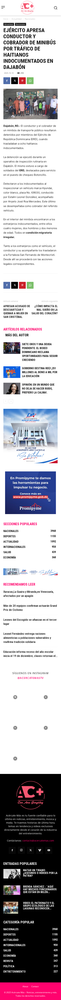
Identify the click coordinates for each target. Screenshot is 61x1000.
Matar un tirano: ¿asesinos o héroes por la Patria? (40, 873)
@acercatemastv (30, 678)
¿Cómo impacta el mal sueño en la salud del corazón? (45, 310)
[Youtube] (48, 850)
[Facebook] (6, 80)
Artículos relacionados (22, 329)
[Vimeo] (39, 850)
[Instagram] (21, 850)
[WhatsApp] (30, 80)
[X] (14, 80)
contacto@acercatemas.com (38, 840)
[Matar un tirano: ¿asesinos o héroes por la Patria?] (11, 874)
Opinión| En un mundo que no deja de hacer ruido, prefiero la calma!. (38, 388)
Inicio (5, 18)
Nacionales (30, 18)
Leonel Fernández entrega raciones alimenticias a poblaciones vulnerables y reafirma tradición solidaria (27, 638)
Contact (35, 986)
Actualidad (17, 18)
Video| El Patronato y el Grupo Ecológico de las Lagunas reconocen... (38, 905)
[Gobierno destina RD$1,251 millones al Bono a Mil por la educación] (11, 372)
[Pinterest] (22, 80)
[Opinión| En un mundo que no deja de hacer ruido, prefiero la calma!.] (11, 388)
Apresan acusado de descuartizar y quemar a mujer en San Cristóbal (16, 312)
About (25, 986)
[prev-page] (5, 401)
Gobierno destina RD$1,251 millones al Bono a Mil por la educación (39, 372)
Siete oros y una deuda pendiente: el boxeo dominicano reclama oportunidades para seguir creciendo (40, 352)
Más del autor (17, 335)
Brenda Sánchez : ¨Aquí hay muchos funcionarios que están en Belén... (40, 889)
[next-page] (11, 401)
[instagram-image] (15, 697)
